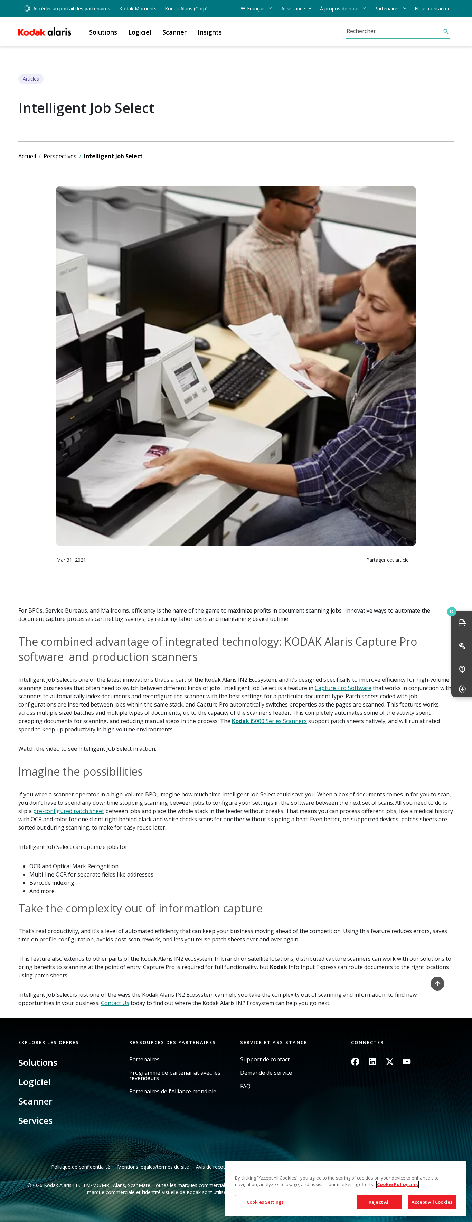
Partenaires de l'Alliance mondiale (172, 1091)
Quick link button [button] (451, 611)
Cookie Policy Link (397, 1185)
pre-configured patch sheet (68, 811)
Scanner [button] (174, 32)
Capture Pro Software (343, 688)
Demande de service (266, 1073)
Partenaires (144, 1059)
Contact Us (115, 1003)
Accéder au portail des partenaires (71, 8)
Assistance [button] (293, 8)
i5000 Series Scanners (269, 721)
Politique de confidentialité (80, 1167)
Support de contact (265, 1059)
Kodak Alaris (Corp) (186, 8)
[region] (345, 1188)
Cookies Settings (265, 1202)
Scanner (35, 1101)
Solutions (37, 1062)
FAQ (245, 1086)
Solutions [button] (103, 32)
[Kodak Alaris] (44, 31)
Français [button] (256, 8)
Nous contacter (432, 8)
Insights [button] (210, 32)
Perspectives (60, 156)
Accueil (27, 156)
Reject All (379, 1202)
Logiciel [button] (139, 32)
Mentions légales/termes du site (153, 1167)
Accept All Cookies (432, 1202)
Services (35, 1120)
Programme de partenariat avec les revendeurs (174, 1075)
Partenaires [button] (387, 8)
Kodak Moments (138, 8)
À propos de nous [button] (340, 8)
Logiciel (34, 1081)
